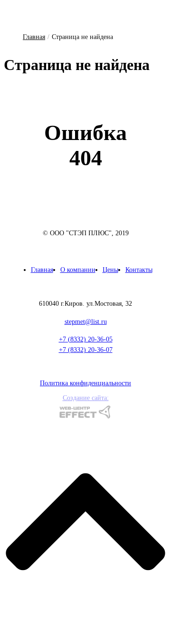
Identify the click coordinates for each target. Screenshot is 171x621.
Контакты (138, 269)
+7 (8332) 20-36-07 (86, 349)
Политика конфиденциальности (85, 383)
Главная (34, 36)
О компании (77, 269)
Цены (110, 269)
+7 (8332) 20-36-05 (86, 339)
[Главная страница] (85, 220)
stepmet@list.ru (86, 321)
